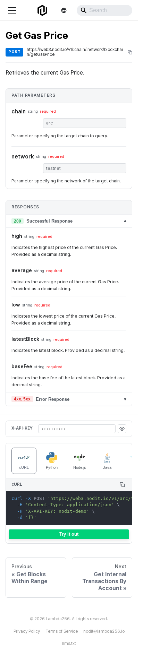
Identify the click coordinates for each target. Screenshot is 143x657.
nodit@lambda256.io (104, 631)
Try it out (68, 534)
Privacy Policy (27, 631)
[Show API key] (122, 428)
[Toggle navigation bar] (12, 10)
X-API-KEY (22, 428)
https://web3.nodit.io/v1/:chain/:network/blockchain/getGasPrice (75, 52)
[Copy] (122, 485)
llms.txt (69, 643)
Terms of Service (61, 631)
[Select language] (64, 10)
